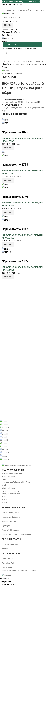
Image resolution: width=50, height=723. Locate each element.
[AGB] (23, 440)
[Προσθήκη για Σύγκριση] (5, 128)
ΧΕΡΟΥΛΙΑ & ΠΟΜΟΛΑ (11, 138)
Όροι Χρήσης (7, 525)
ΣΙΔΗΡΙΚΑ (39, 61)
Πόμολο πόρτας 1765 (15, 164)
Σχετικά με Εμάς (8, 563)
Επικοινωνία (7, 567)
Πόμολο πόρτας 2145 (15, 229)
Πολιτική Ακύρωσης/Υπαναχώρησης (16, 534)
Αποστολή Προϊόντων (10, 530)
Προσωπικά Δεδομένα (11, 517)
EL (6, 53)
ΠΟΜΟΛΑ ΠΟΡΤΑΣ (30, 138)
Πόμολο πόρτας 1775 (15, 197)
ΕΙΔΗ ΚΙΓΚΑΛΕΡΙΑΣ (24, 61)
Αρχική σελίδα (7, 61)
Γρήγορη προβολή (11, 128)
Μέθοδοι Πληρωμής (10, 521)
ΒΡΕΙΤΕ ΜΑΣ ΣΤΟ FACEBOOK (14, 4)
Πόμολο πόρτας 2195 (15, 261)
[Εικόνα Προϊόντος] (6, 123)
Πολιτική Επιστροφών (10, 512)
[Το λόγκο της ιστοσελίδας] (8, 13)
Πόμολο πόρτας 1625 (15, 132)
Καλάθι (5, 549)
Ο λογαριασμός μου (10, 544)
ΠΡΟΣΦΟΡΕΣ (7, 559)
